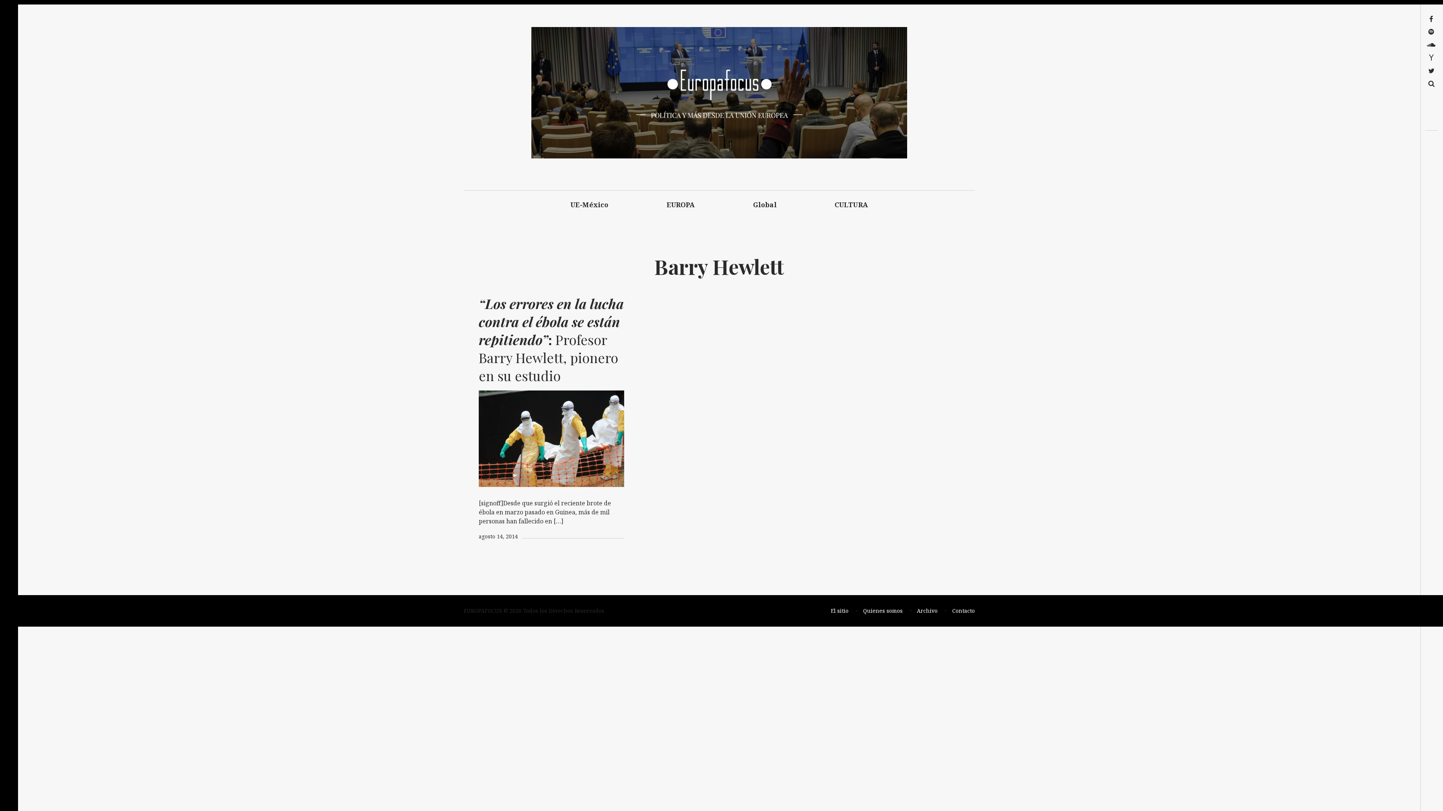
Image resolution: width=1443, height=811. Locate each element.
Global (765, 204)
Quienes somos (883, 610)
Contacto (963, 610)
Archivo (927, 610)
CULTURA (851, 204)
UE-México (589, 204)
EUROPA (681, 204)
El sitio (840, 610)
